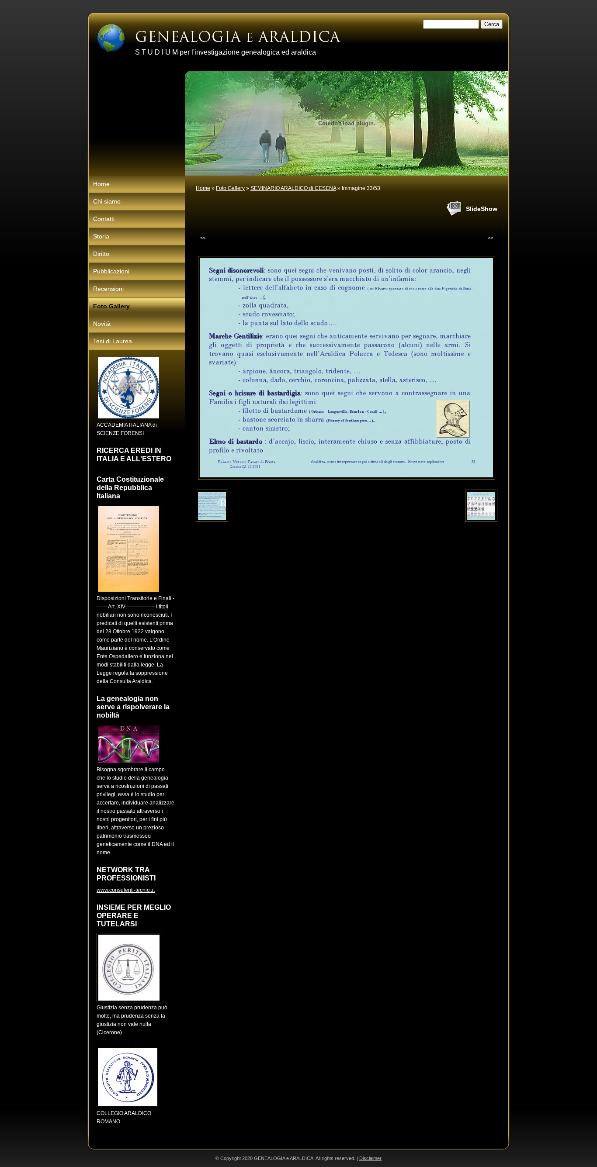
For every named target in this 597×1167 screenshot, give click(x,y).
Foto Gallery (230, 188)
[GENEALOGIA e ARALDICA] (111, 38)
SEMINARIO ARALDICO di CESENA (293, 188)
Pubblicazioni (111, 271)
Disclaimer (370, 1158)
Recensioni (108, 288)
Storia (101, 236)
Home (203, 188)
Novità (102, 323)
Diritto (101, 253)
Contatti (104, 218)
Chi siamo (107, 201)
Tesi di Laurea (112, 341)
